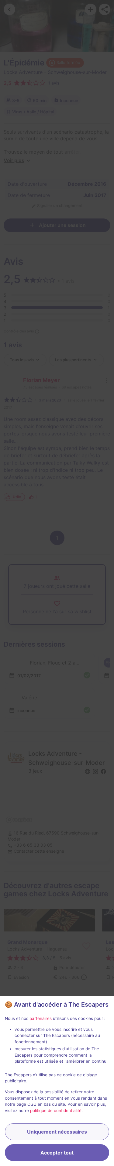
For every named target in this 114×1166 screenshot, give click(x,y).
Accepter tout (57, 1153)
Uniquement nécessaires (57, 1132)
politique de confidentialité (55, 1110)
